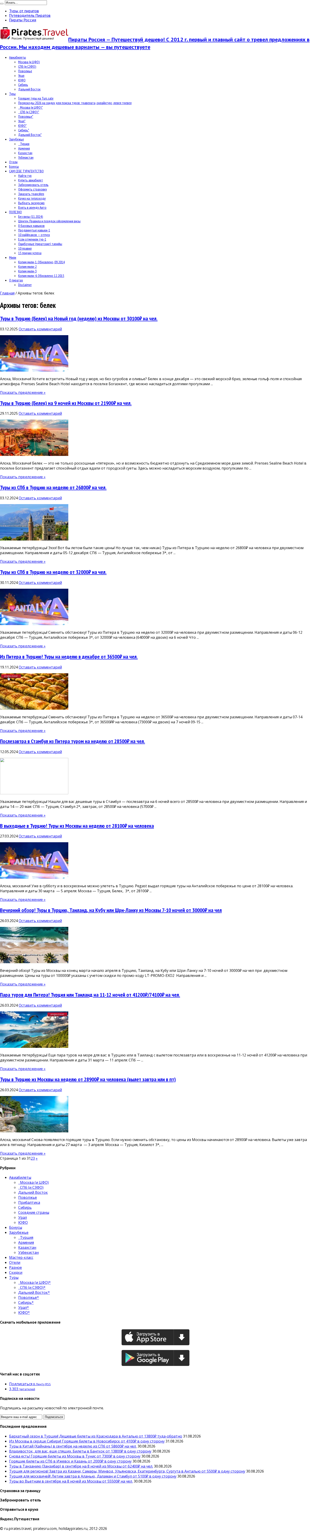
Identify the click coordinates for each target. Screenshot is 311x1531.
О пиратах (16, 280)
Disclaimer (25, 284)
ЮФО (21, 80)
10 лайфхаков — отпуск (34, 234)
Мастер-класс (21, 1257)
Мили (12, 257)
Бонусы (14, 166)
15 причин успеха (29, 253)
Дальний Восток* (30, 134)
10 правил (25, 248)
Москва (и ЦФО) (29, 62)
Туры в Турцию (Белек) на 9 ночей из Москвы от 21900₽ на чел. (66, 403)
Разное (15, 1267)
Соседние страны (33, 1212)
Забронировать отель (33, 184)
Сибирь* (23, 130)
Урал (21, 75)
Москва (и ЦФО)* (30, 107)
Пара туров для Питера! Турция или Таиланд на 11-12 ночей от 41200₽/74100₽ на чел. (90, 994)
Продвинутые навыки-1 (34, 230)
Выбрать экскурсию (31, 203)
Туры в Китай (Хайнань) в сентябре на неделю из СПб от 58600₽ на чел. (73, 1446)
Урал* (21, 121)
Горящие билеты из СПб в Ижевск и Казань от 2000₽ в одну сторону (70, 1461)
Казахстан (25, 153)
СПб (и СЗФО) (27, 66)
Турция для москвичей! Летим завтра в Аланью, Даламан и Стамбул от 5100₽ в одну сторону (92, 1476)
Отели (13, 162)
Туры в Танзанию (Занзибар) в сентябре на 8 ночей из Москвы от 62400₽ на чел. (81, 1466)
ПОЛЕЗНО (15, 212)
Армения (24, 148)
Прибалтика (29, 1202)
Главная (7, 293)
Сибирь (23, 84)
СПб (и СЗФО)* (28, 112)
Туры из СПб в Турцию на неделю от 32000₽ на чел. (53, 572)
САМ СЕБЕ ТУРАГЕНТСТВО (26, 171)
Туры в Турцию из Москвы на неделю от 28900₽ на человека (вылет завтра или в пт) (88, 1079)
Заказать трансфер (31, 193)
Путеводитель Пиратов (30, 15)
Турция (23, 143)
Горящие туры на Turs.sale (36, 98)
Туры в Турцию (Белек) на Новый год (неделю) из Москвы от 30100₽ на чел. (79, 318)
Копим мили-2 (27, 266)
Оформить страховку (32, 189)
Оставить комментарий (40, 329)
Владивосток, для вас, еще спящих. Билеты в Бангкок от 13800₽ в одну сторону (80, 1451)
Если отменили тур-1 (32, 239)
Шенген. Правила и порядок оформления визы (49, 221)
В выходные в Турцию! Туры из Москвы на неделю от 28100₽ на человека (77, 825)
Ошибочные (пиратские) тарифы (40, 243)
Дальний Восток (29, 89)
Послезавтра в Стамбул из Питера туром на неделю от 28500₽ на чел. (72, 741)
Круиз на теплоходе (32, 198)
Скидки (15, 1272)
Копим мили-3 (27, 271)
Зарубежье (16, 139)
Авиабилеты (17, 57)
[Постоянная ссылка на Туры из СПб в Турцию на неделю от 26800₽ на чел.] (34, 539)
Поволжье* (25, 116)
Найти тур (25, 175)
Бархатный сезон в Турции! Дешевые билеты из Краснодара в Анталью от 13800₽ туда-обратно (95, 1436)
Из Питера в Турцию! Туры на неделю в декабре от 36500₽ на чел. (69, 656)
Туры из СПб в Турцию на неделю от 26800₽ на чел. (53, 487)
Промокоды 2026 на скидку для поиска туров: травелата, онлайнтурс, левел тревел (75, 103)
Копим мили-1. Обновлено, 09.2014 (41, 262)
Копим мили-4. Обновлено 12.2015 (41, 275)
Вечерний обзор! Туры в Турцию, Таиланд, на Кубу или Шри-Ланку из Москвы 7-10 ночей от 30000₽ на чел (111, 910)
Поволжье (25, 71)
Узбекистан (25, 157)
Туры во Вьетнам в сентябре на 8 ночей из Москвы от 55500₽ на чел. (71, 1481)
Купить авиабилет (30, 180)
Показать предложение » (23, 392)
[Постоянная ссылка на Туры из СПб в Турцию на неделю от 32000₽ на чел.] (34, 623)
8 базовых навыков (31, 225)
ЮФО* (22, 125)
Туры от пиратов (24, 11)
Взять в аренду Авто (32, 207)
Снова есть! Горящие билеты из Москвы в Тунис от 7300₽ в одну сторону (74, 1456)
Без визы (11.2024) (30, 216)
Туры (12, 93)
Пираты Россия (22, 20)
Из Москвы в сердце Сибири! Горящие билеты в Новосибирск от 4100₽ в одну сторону (87, 1441)
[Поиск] (2, 3)
